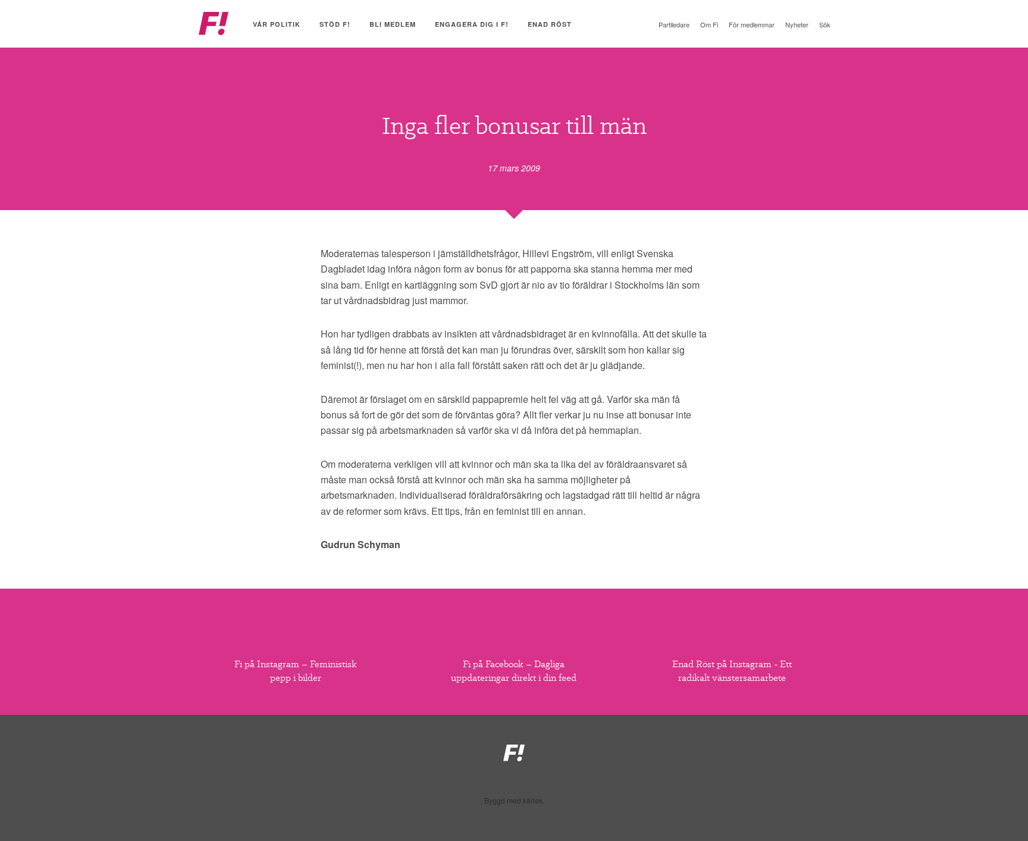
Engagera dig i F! (472, 24)
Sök (824, 24)
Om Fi (709, 24)
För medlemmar (752, 24)
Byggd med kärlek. (514, 800)
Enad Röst (550, 24)
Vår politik (276, 24)
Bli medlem (392, 24)
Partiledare (674, 24)
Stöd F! (334, 24)
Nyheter (796, 24)
